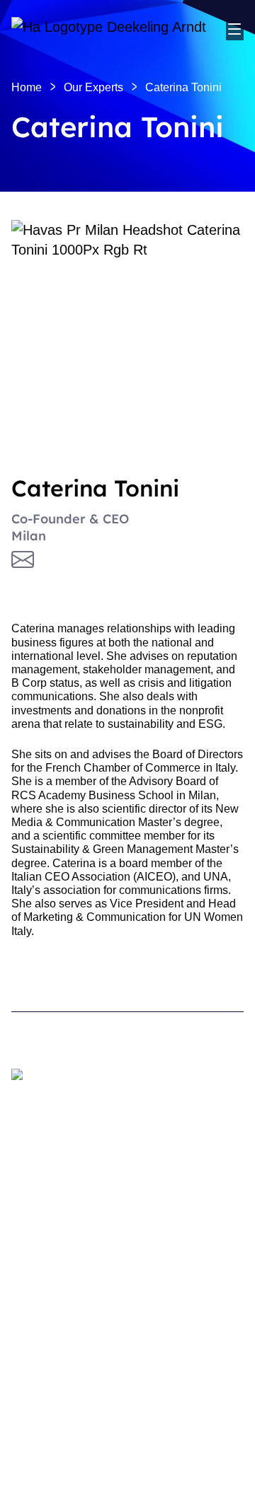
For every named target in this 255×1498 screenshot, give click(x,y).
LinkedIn (33, 1353)
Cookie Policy (41, 1401)
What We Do (43, 1158)
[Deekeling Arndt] (118, 28)
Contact (30, 1331)
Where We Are (47, 1180)
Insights (30, 1278)
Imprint (26, 1447)
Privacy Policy (42, 1424)
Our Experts (41, 1202)
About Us (34, 1256)
